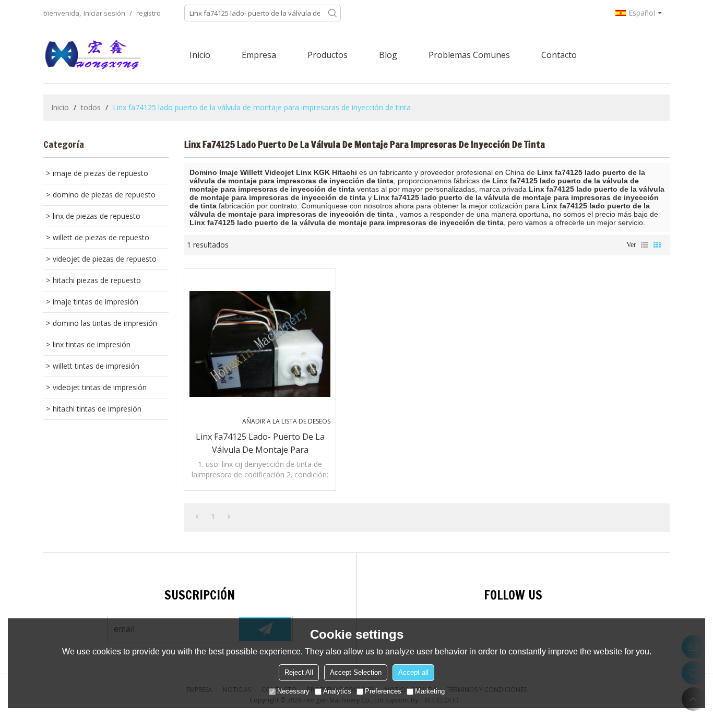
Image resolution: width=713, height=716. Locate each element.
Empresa (259, 55)
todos (91, 107)
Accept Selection (356, 672)
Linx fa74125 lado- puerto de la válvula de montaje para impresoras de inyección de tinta (260, 443)
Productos (327, 55)
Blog (388, 55)
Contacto (559, 55)
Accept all (413, 672)
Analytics (337, 691)
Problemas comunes (469, 55)
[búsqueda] (332, 13)
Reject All (298, 672)
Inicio (199, 55)
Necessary (293, 691)
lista (644, 245)
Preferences (383, 691)
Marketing (430, 691)
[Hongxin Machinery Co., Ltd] (92, 55)
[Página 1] (197, 516)
